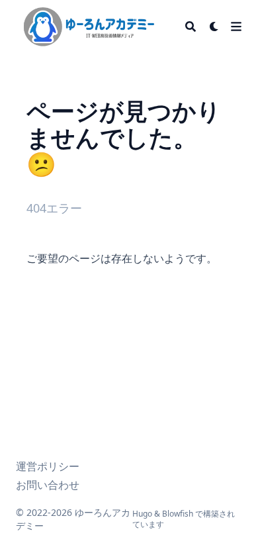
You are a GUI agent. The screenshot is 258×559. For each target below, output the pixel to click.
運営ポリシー (47, 466)
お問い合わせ (47, 485)
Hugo (142, 513)
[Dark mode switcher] (214, 26)
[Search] (190, 26)
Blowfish (177, 513)
